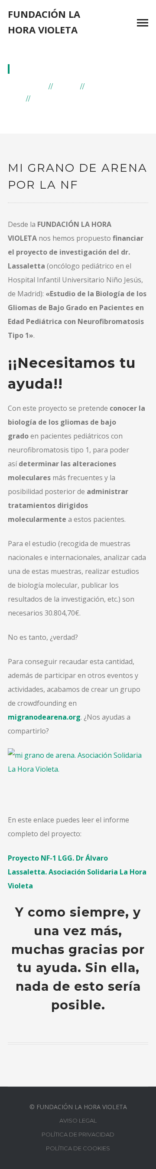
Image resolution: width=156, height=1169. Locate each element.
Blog (67, 86)
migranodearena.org (44, 717)
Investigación (117, 86)
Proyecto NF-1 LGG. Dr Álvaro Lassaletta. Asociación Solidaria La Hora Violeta (77, 872)
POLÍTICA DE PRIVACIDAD (78, 1134)
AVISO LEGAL (78, 1120)
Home (34, 86)
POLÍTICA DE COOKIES (78, 1148)
